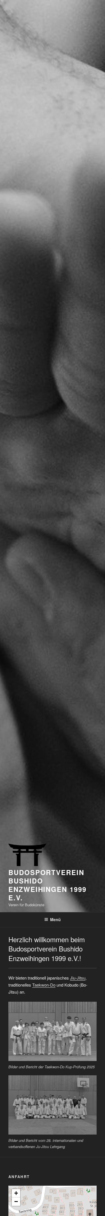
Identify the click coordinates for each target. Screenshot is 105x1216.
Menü (55, 919)
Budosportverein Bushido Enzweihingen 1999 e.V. (47, 884)
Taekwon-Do (43, 985)
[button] (16, 1193)
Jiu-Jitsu (77, 978)
